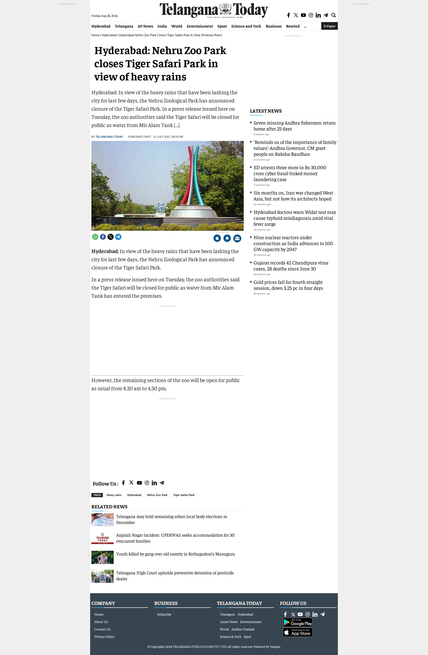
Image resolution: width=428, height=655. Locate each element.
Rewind (293, 25)
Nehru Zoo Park (157, 494)
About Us (101, 621)
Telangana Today (109, 136)
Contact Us (102, 629)
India (162, 25)
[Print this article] (237, 238)
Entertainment (200, 25)
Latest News (266, 110)
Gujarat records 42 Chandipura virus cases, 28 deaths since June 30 (291, 265)
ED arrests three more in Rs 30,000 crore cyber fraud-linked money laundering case (290, 173)
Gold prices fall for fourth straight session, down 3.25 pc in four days (288, 285)
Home (95, 35)
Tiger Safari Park (183, 494)
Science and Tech (246, 25)
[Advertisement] (167, 436)
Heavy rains (114, 494)
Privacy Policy (104, 636)
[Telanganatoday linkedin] (154, 483)
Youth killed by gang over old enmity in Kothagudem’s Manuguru (175, 554)
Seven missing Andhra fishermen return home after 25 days (295, 125)
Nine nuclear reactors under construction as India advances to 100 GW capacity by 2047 (293, 243)
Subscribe (164, 614)
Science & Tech (230, 636)
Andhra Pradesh (243, 629)
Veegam (275, 646)
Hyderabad (100, 25)
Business (274, 25)
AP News (145, 25)
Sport (222, 25)
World (176, 25)
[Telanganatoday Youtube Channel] (139, 483)
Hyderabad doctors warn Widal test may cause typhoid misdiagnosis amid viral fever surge (295, 218)
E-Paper (329, 26)
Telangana (124, 25)
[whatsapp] (95, 237)
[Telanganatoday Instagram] (146, 483)
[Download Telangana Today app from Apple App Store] (217, 238)
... (305, 25)
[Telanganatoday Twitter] (131, 483)
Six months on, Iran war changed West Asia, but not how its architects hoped (293, 195)
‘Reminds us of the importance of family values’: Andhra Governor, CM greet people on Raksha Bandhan (295, 148)
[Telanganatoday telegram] (161, 483)
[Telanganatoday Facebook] (123, 483)
